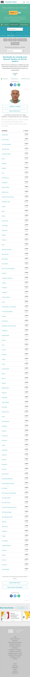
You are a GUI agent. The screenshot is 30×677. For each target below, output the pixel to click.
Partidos (15, 659)
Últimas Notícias (15, 638)
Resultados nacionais (15, 587)
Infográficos (15, 667)
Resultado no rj (15, 111)
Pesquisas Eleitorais (15, 644)
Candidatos (24, 24)
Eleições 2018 (11, 2)
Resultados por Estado (15, 7)
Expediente (15, 673)
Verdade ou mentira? (15, 646)
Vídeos (15, 669)
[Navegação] (2, 24)
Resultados (14, 24)
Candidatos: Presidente (15, 649)
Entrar (27, 2)
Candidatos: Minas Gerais (15, 655)
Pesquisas (26, 35)
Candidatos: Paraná (15, 657)
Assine (15, 664)
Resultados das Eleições (15, 642)
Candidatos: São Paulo (15, 651)
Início (6, 24)
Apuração (3, 35)
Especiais (15, 665)
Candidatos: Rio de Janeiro (15, 653)
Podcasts (15, 671)
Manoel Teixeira (15, 106)
